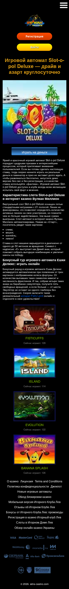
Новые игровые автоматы (34, 491)
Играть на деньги (34, 152)
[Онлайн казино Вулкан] (35, 27)
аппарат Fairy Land (32, 296)
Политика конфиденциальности (28, 486)
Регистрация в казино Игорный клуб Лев (34, 517)
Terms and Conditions (48, 481)
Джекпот (56, 486)
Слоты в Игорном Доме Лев (34, 522)
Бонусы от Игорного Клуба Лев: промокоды (34, 512)
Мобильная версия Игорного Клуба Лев (34, 502)
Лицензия (26, 481)
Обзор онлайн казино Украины (34, 528)
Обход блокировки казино (34, 497)
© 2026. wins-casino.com (35, 583)
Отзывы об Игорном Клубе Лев (34, 507)
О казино (13, 481)
